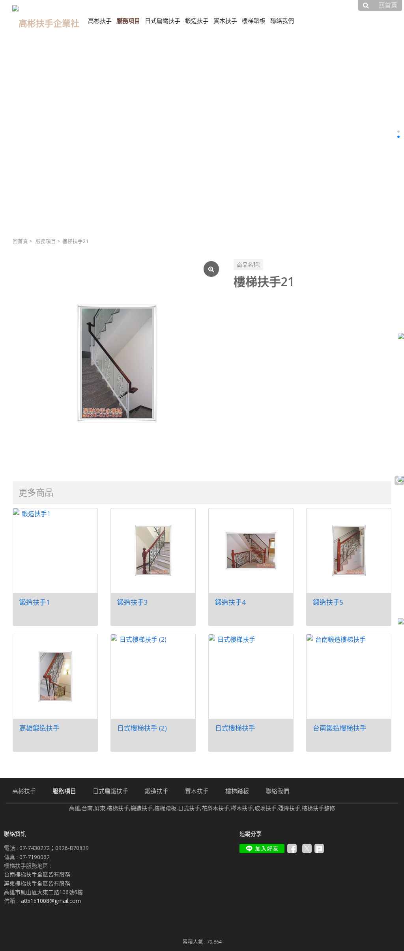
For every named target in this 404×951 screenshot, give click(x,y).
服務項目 (46, 241)
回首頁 (20, 241)
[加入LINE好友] (261, 848)
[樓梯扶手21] (117, 363)
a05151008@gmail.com (51, 900)
